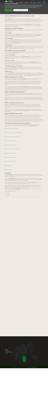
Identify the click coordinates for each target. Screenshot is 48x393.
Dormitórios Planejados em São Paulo (12, 128)
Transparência (7, 351)
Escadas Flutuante (9, 165)
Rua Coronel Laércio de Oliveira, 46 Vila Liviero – (10, 344)
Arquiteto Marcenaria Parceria (24, 244)
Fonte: (6, 195)
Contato (34, 2)
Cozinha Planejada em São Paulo (11, 161)
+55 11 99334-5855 (24, 342)
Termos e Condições (8, 351)
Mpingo (21, 2)
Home (17, 2)
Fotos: (6, 193)
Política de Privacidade (9, 352)
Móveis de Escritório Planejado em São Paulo (13, 136)
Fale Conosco (9, 10)
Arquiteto (39, 2)
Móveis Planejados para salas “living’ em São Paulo (14, 132)
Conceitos (26, 2)
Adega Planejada (8, 169)
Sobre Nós (7, 349)
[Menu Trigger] (44, 2)
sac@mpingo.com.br (37, 342)
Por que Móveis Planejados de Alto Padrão (24, 332)
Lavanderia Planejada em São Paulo (11, 140)
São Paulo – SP (12, 345)
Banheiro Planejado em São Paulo (11, 153)
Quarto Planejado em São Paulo (11, 157)
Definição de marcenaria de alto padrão (24, 288)
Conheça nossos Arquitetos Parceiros (10, 191)
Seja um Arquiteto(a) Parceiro (20, 10)
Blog (31, 2)
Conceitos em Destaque (15, 189)
